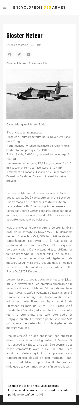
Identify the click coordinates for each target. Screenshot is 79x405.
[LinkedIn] (28, 54)
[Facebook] (9, 54)
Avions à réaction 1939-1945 (24, 45)
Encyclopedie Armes (39, 7)
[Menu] (4, 7)
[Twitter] (19, 54)
